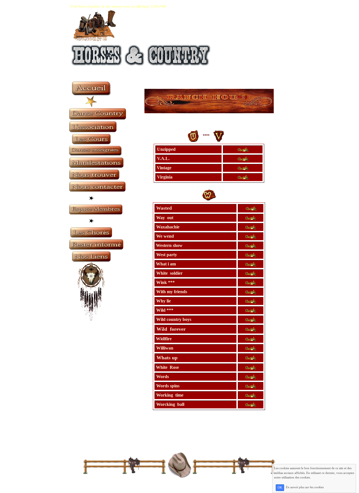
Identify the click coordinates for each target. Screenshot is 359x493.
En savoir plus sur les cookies (305, 487)
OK (280, 487)
